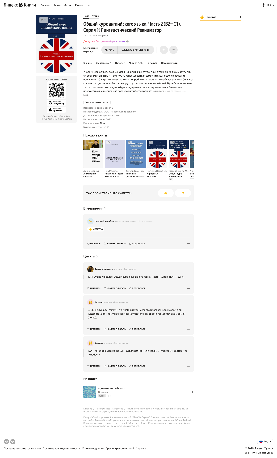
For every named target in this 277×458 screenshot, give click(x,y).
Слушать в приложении (136, 49)
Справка (141, 448)
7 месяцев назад (121, 302)
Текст (86, 16)
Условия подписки (93, 448)
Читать (109, 49)
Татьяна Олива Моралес (95, 35)
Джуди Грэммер (135, 171)
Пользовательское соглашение (22, 448)
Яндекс (268, 452)
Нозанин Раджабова (104, 221)
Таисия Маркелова (104, 269)
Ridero (103, 123)
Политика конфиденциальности (61, 448)
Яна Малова (111, 171)
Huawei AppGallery (49, 119)
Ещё (85, 94)
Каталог (79, 5)
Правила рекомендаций (119, 448)
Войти (270, 5)
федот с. (99, 302)
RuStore (46, 116)
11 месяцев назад (145, 221)
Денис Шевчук (91, 171)
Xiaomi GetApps (65, 119)
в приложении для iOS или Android (173, 420)
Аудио (57, 5)
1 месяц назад (130, 269)
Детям (67, 5)
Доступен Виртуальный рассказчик (104, 41)
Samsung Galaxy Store (60, 116)
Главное (45, 5)
